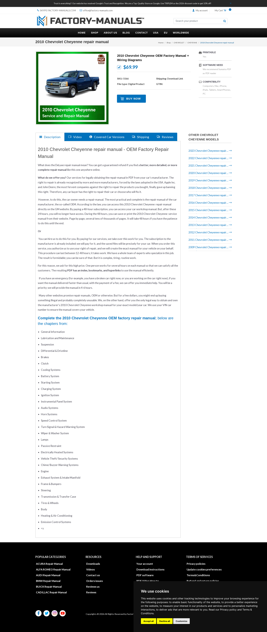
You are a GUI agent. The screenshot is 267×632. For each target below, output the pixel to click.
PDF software (145, 575)
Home (160, 42)
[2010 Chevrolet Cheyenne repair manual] (72, 88)
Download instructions (150, 569)
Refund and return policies (203, 581)
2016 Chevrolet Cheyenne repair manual (207, 203)
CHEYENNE (192, 42)
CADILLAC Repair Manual (51, 592)
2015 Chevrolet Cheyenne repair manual (207, 211)
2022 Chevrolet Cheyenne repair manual (207, 159)
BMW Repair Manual (48, 581)
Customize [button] (181, 621)
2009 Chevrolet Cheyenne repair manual (207, 248)
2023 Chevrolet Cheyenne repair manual (207, 151)
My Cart (222, 10)
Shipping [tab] (142, 137)
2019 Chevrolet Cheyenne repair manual (207, 181)
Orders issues (94, 581)
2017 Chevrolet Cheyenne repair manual (207, 196)
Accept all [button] (148, 621)
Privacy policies (196, 563)
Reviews (91, 592)
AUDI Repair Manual (48, 575)
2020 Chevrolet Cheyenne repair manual (207, 174)
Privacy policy (228, 609)
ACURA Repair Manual (49, 563)
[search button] (224, 21)
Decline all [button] (164, 621)
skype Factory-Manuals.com (58, 10)
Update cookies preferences (204, 569)
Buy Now (133, 98)
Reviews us (93, 586)
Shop (169, 42)
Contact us (93, 575)
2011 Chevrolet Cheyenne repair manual (207, 241)
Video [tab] (77, 137)
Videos (90, 569)
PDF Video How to (147, 581)
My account (201, 10)
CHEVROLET (179, 42)
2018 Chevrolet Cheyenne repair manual (207, 189)
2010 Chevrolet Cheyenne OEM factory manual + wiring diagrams (153, 58)
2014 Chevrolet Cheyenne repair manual (207, 218)
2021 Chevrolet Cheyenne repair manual (207, 166)
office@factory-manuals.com (98, 10)
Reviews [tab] (167, 137)
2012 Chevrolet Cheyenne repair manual (207, 233)
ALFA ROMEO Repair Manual (53, 569)
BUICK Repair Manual (49, 586)
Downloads (93, 563)
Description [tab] (51, 137)
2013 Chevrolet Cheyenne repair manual (207, 226)
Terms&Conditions (198, 575)
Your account (144, 563)
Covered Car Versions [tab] (108, 137)
